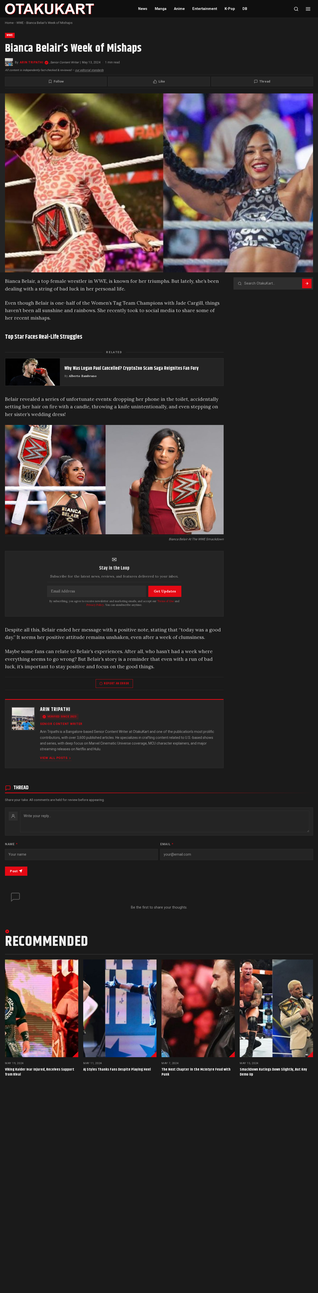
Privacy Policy (95, 605)
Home (9, 23)
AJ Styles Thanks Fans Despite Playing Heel (117, 1069)
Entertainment (204, 9)
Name (11, 844)
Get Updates (165, 591)
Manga (160, 9)
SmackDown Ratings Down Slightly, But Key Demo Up (273, 1072)
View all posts (53, 758)
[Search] (296, 9)
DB (244, 9)
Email (166, 844)
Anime (179, 9)
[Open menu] (308, 9)
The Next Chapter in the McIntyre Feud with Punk (196, 1072)
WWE (20, 23)
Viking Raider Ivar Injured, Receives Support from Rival (39, 1072)
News (142, 9)
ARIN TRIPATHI (31, 62)
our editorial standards (89, 70)
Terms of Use (165, 601)
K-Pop (230, 9)
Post (13, 871)
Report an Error (116, 683)
